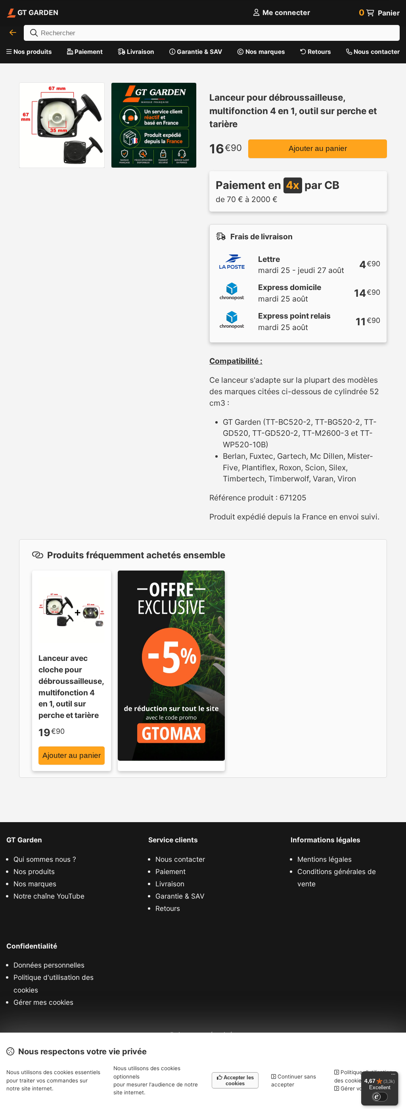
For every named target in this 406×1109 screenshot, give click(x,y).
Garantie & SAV (198, 51)
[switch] (380, 1096)
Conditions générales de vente (336, 877)
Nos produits (32, 51)
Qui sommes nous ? (44, 859)
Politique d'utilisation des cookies (53, 983)
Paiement (88, 51)
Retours (318, 51)
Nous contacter (376, 51)
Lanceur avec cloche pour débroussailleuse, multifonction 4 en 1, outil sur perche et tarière (71, 686)
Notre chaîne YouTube (48, 896)
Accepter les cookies (238, 1080)
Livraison (139, 51)
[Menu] (393, 1076)
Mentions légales (324, 859)
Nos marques (264, 51)
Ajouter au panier (318, 148)
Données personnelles (48, 965)
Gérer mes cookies (43, 1002)
